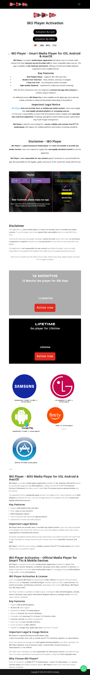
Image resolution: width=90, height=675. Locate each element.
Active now (45, 307)
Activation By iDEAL (45, 39)
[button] (83, 668)
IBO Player (18, 53)
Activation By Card (45, 31)
